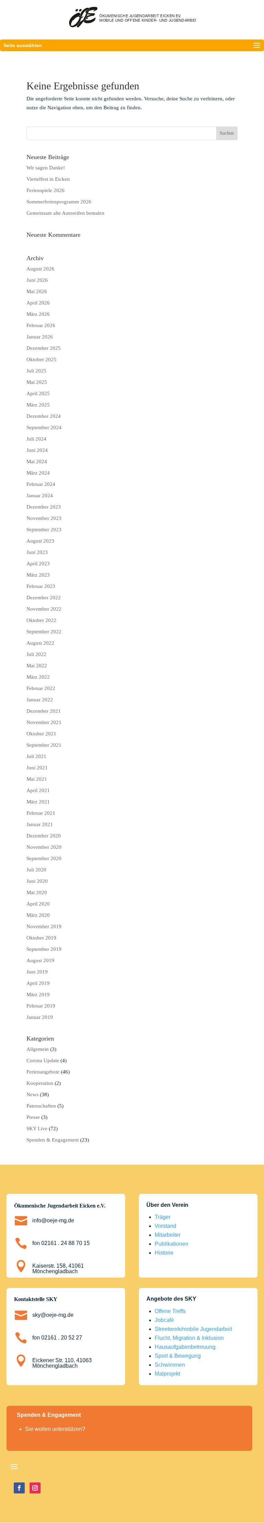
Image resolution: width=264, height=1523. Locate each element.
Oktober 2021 (41, 733)
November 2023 (44, 518)
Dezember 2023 (43, 507)
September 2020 (44, 858)
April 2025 (38, 393)
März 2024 (38, 473)
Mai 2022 (36, 665)
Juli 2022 (36, 654)
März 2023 (38, 575)
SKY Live (36, 1128)
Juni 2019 (37, 972)
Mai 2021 (36, 779)
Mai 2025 (36, 382)
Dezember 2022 (43, 597)
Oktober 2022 (41, 620)
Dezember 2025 (43, 348)
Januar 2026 (39, 337)
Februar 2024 (40, 484)
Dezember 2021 (43, 711)
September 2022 (44, 631)
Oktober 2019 (41, 938)
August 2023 (40, 541)
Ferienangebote (42, 1072)
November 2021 (44, 722)
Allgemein (37, 1049)
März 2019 (38, 994)
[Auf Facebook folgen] (19, 1487)
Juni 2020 (37, 881)
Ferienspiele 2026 (45, 190)
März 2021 (38, 801)
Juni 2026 (37, 280)
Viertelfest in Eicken (48, 179)
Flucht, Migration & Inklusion (189, 1338)
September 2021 (44, 745)
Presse (33, 1117)
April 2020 (38, 904)
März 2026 (38, 314)
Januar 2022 (39, 699)
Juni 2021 (37, 767)
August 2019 (40, 960)
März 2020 (38, 915)
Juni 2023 (37, 552)
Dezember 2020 (43, 835)
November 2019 (44, 926)
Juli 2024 (36, 439)
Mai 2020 (36, 892)
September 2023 (44, 529)
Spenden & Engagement (52, 1140)
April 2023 (38, 563)
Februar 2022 (40, 688)
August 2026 (40, 268)
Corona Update (42, 1060)
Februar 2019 (40, 1006)
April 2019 (38, 983)
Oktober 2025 (41, 359)
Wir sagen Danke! (45, 167)
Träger (162, 1217)
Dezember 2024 (43, 416)
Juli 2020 (36, 869)
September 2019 (44, 949)
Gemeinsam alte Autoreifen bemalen (65, 213)
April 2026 (38, 302)
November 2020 (44, 847)
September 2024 (44, 427)
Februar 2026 (40, 325)
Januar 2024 (39, 495)
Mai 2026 (36, 291)
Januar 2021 (39, 824)
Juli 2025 (36, 371)
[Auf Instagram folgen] (35, 1487)
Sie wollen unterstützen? (55, 1429)
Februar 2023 (40, 586)
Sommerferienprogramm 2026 (58, 201)
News (32, 1094)
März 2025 (38, 405)
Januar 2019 (39, 1017)
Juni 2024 (37, 450)
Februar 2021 (40, 813)
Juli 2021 (36, 756)
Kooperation (39, 1083)
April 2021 (38, 790)
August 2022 (40, 643)
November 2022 (44, 609)
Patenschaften (41, 1106)
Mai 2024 (36, 461)
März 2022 (38, 677)
